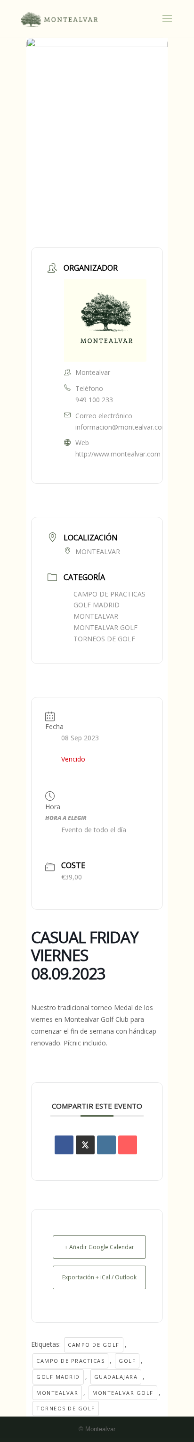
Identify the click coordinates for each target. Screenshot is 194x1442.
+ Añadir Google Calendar (99, 1247)
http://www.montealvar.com (118, 453)
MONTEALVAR (95, 616)
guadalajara (116, 1376)
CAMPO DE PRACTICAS (109, 593)
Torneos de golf (65, 1408)
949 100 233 (94, 399)
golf (127, 1360)
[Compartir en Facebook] (64, 1144)
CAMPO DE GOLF (94, 1344)
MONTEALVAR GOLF (105, 627)
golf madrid (58, 1376)
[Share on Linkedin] (106, 1144)
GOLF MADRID (96, 604)
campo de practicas (70, 1360)
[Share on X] (85, 1144)
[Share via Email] (127, 1144)
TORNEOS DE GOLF (104, 638)
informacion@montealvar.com (121, 427)
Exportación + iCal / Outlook (99, 1277)
